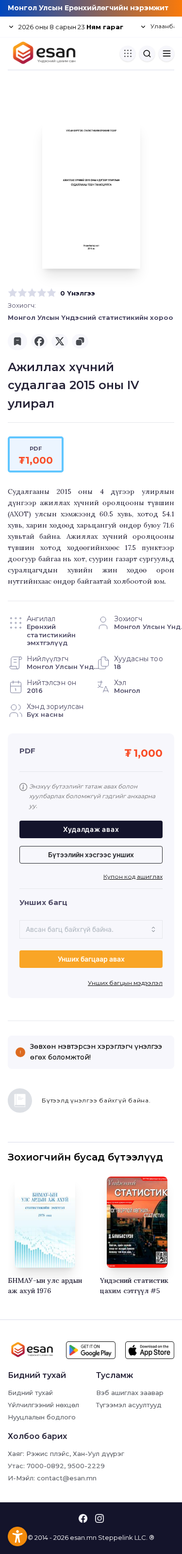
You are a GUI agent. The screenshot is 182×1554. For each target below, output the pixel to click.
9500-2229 (86, 1466)
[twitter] (59, 341)
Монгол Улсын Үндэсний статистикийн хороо (90, 317)
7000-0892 (45, 1466)
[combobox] (91, 929)
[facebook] (39, 341)
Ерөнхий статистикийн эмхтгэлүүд (51, 635)
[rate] (12, 293)
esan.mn (83, 1537)
